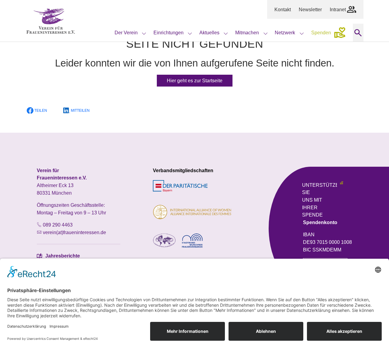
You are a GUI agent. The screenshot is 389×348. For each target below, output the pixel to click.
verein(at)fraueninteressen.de (74, 232)
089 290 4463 (58, 224)
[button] (41, 110)
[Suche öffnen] (358, 33)
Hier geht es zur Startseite (194, 80)
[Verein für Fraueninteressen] (51, 21)
